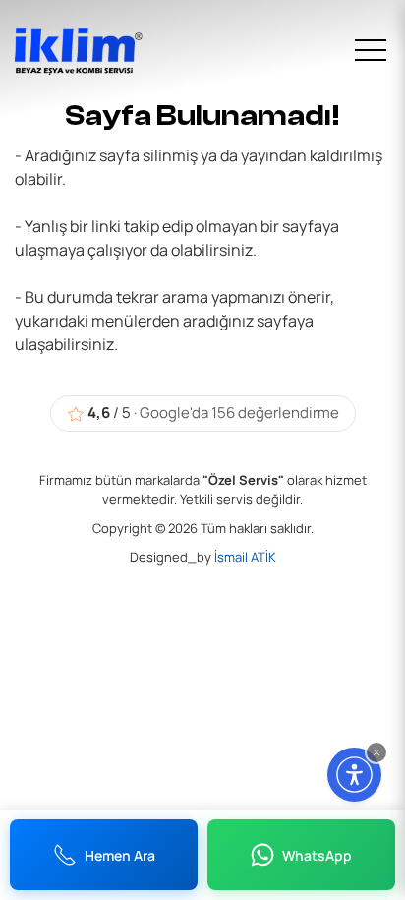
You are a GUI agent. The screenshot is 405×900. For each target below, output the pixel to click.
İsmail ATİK (245, 557)
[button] (376, 752)
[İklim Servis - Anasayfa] (88, 51)
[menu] (370, 51)
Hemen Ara (120, 855)
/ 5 (213, 412)
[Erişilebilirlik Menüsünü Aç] (354, 775)
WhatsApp (317, 855)
